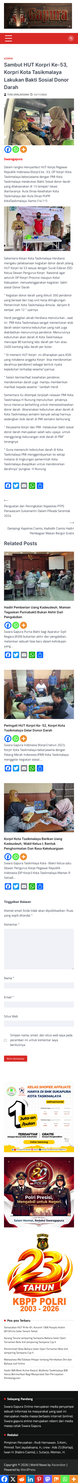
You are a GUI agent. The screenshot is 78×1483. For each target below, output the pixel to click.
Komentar (12, 924)
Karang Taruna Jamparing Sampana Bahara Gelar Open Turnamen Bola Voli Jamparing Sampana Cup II (35, 1340)
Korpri (8, 58)
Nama (9, 978)
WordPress (28, 1469)
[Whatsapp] (15, 149)
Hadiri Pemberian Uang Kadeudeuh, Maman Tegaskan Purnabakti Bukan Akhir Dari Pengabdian (37, 612)
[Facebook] (7, 149)
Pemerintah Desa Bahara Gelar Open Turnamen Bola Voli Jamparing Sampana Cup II (36, 1351)
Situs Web (11, 1016)
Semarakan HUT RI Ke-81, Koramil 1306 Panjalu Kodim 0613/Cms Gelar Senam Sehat (34, 1329)
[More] (23, 149)
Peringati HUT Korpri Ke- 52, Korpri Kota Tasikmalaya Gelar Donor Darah (34, 727)
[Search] (71, 38)
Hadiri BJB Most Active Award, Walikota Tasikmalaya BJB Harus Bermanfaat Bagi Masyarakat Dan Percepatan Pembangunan (36, 1374)
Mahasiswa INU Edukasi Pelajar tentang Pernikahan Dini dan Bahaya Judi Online (38, 1361)
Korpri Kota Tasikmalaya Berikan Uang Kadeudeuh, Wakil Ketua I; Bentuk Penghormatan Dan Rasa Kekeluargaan (33, 843)
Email (9, 997)
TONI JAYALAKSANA (18, 94)
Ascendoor (59, 1464)
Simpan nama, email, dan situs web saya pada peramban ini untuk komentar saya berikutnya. (41, 1040)
